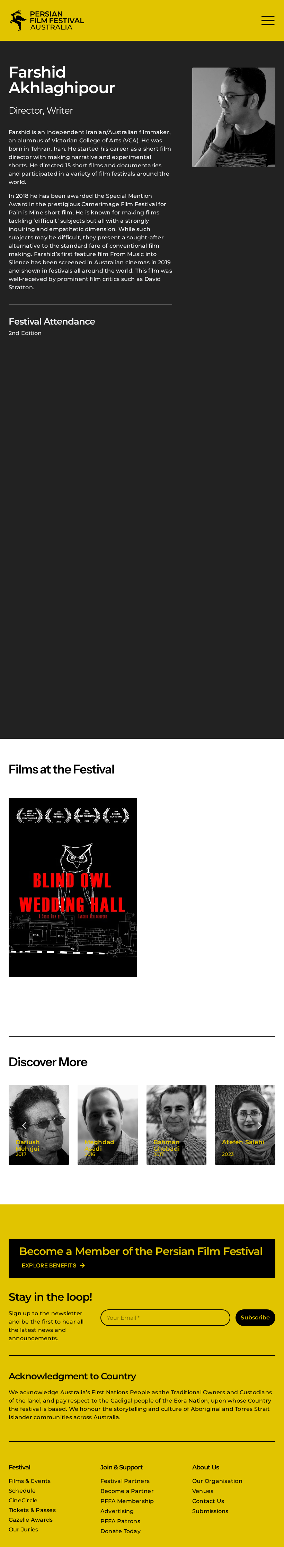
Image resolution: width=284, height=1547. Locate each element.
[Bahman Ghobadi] (177, 1125)
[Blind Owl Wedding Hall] (73, 887)
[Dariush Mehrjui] (39, 1125)
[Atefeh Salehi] (245, 1125)
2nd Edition (25, 333)
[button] (24, 1125)
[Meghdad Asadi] (108, 1125)
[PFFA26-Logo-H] (47, 11)
